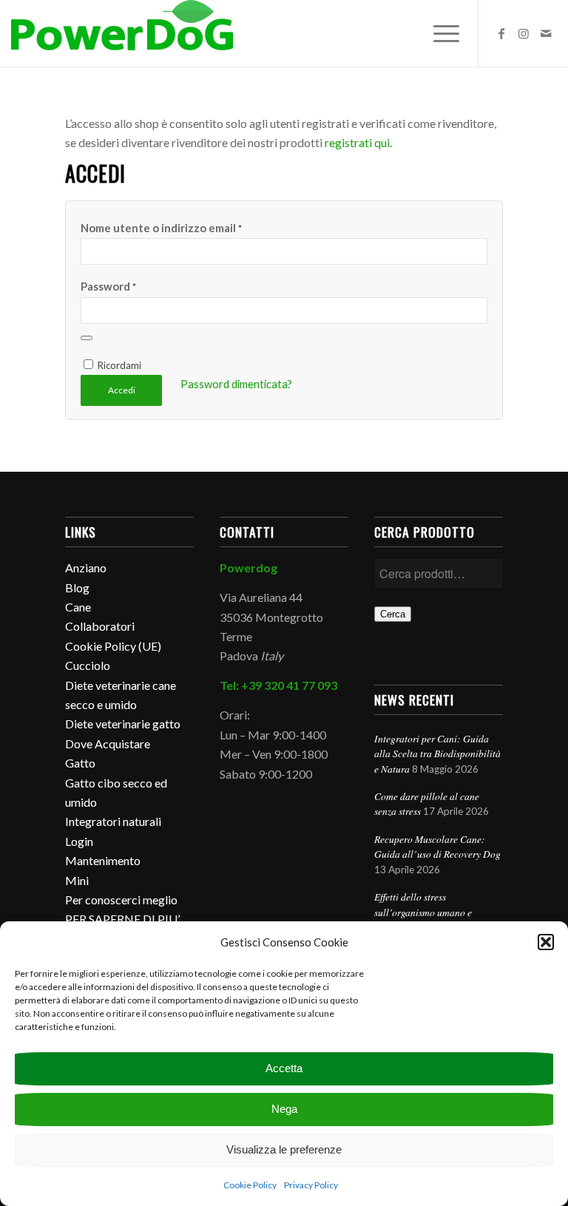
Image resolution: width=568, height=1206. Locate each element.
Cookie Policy (250, 1184)
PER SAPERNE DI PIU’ (122, 919)
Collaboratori (100, 626)
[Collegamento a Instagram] (524, 33)
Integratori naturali (113, 821)
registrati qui (357, 142)
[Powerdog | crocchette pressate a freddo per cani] (122, 33)
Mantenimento (103, 860)
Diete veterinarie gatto (122, 724)
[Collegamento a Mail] (546, 33)
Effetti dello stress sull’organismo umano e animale (423, 912)
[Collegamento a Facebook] (501, 33)
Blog (77, 587)
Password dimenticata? (236, 383)
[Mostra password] (86, 338)
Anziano (85, 567)
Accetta (284, 1068)
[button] (545, 942)
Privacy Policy (311, 1184)
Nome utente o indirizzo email (161, 227)
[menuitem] (439, 33)
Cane (78, 607)
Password (108, 286)
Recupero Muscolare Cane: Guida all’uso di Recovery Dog (437, 846)
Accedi (121, 390)
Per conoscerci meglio (121, 899)
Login (79, 841)
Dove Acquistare (107, 743)
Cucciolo (87, 665)
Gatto (80, 763)
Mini (77, 880)
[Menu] (439, 33)
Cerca (392, 614)
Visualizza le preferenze (284, 1149)
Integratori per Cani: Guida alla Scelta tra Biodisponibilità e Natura (437, 753)
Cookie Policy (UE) (113, 646)
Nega (284, 1108)
